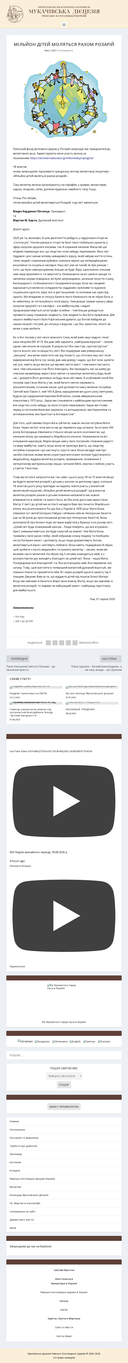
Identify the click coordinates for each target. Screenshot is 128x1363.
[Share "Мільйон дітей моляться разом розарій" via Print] (75, 642)
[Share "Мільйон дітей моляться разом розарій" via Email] (68, 642)
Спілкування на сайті (23, 1211)
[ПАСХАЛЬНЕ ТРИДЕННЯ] (92, 703)
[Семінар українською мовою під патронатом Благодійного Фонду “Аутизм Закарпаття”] (36, 703)
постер (19, 616)
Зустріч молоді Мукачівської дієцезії (90, 693)
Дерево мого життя (22, 1219)
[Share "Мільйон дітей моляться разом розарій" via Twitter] (55, 642)
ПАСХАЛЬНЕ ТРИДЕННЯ (80, 709)
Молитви (15, 1186)
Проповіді (16, 1154)
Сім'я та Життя (64, 1327)
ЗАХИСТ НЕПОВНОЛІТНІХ (64, 1106)
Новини (14, 1121)
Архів (13, 1227)
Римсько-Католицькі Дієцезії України (32, 1178)
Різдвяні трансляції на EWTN (28, 693)
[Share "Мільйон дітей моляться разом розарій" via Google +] (61, 642)
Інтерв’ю (15, 1170)
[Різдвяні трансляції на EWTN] (36, 687)
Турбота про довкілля (23, 1146)
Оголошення (64, 50)
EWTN (64, 1309)
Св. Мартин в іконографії (25, 1203)
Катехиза (15, 1162)
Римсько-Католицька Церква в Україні (64, 1292)
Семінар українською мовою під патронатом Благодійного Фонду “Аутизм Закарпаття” (31, 712)
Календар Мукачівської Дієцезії (29, 1195)
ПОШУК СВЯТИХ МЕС (64, 1068)
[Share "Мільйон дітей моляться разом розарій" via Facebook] (48, 642)
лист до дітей (24, 621)
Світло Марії (64, 1336)
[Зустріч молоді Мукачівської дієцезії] (92, 687)
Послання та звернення (24, 1137)
